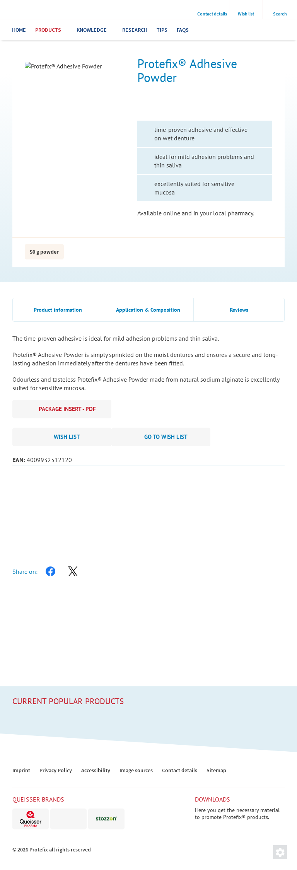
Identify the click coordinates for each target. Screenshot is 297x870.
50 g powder (44, 251)
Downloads (212, 799)
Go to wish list (166, 436)
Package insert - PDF (67, 409)
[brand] (30, 819)
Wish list (67, 436)
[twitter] (72, 571)
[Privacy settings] (280, 852)
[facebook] (50, 571)
